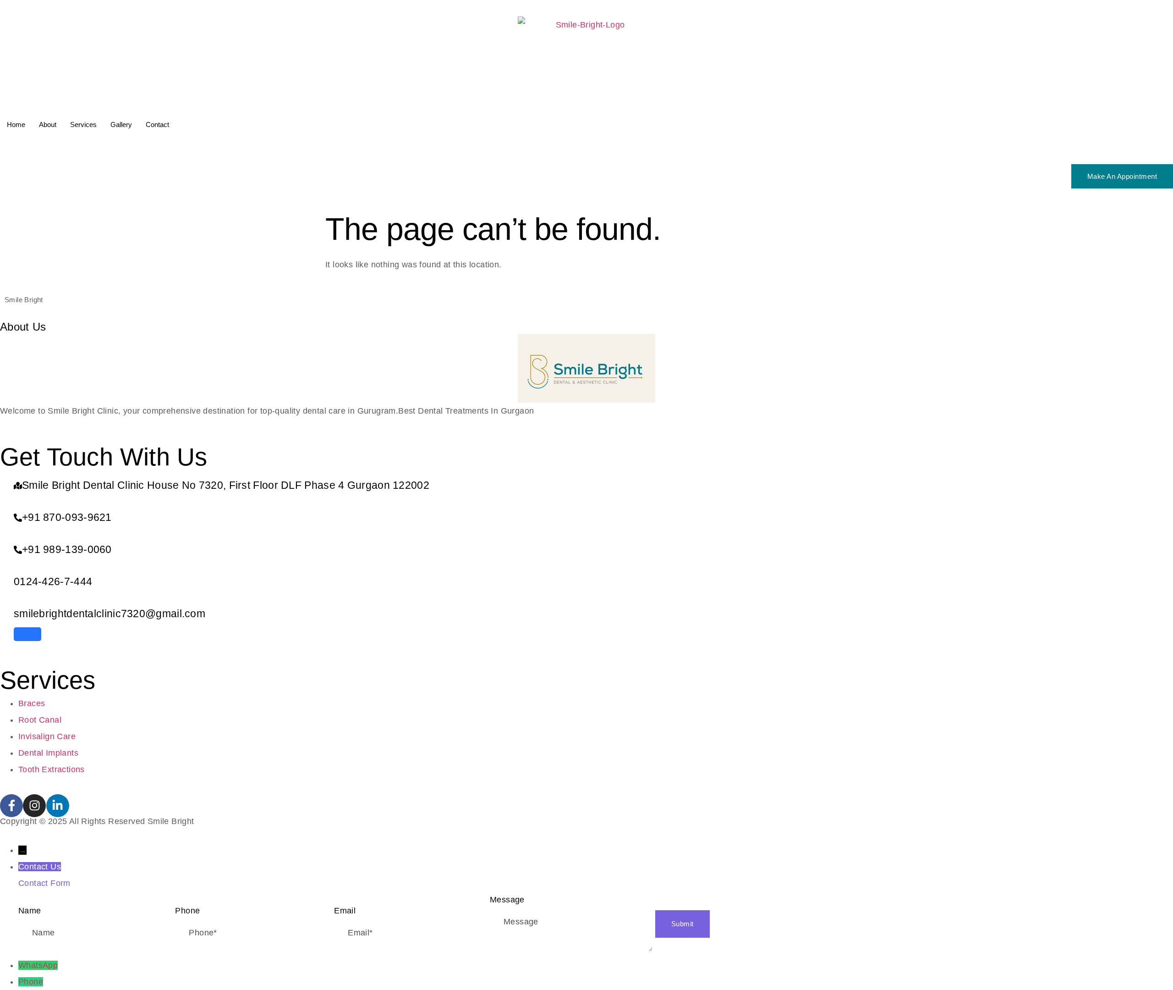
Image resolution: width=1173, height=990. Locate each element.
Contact (157, 124)
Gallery (121, 124)
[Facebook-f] (11, 805)
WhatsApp (38, 965)
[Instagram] (34, 805)
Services (83, 124)
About (47, 124)
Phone (30, 981)
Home (16, 124)
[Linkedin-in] (57, 805)
